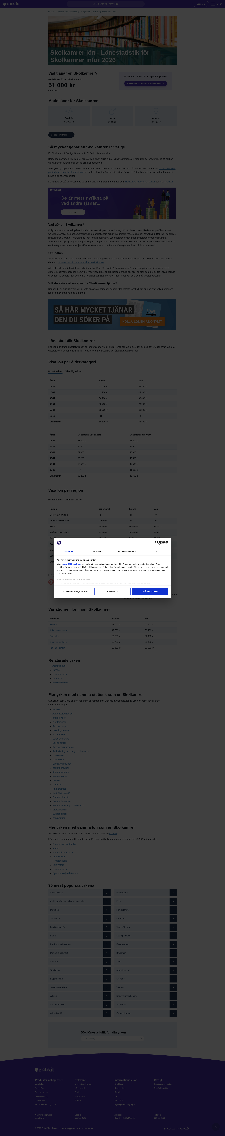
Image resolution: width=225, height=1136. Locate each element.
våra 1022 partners (72, 564)
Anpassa (111, 591)
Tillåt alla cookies (150, 591)
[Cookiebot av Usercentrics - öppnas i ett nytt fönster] (156, 543)
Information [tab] (97, 551)
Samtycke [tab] (68, 551)
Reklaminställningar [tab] (127, 551)
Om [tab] (156, 551)
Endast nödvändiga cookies (75, 591)
